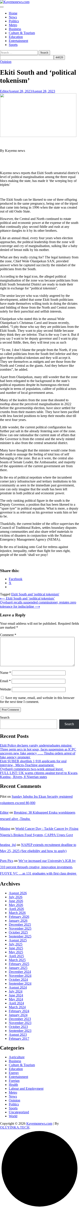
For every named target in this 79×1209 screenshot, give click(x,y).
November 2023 (20, 1023)
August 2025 (18, 940)
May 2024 (16, 999)
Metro (13, 25)
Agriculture (17, 1057)
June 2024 (16, 995)
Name (5, 673)
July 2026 (15, 897)
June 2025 (16, 948)
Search (4, 717)
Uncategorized (19, 1112)
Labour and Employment (26, 1088)
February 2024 (19, 1011)
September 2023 (20, 1031)
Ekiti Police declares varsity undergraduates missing (36, 745)
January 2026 (18, 920)
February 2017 (19, 1038)
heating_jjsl (8, 845)
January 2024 (18, 1015)
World (13, 1116)
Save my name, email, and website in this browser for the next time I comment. (37, 700)
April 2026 (16, 909)
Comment (8, 635)
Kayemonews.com (39, 1123)
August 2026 (18, 893)
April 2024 (16, 1003)
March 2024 (17, 1007)
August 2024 (18, 987)
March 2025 (17, 960)
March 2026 (17, 913)
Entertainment (18, 41)
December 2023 (20, 1019)
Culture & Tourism (22, 33)
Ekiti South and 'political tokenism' (35, 594)
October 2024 (18, 979)
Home (13, 13)
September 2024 (20, 983)
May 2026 (16, 905)
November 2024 (20, 975)
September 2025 (20, 936)
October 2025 (18, 932)
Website (5, 689)
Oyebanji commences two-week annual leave (32, 769)
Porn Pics (6, 861)
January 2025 (18, 968)
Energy (14, 1073)
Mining (5, 828)
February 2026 (19, 916)
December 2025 (20, 924)
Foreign (14, 1081)
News (13, 17)
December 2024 (20, 972)
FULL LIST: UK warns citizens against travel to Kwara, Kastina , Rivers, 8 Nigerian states (39, 775)
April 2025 (16, 956)
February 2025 (19, 964)
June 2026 (16, 901)
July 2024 (15, 991)
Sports (13, 45)
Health (13, 1084)
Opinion (5, 62)
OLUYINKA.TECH (14, 1127)
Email (5, 681)
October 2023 (18, 1027)
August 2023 (18, 1034)
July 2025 (15, 944)
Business (15, 29)
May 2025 (16, 952)
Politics (14, 21)
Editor (4, 91)
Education (16, 37)
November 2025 (20, 928)
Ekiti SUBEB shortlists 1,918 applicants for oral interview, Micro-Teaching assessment (33, 763)
